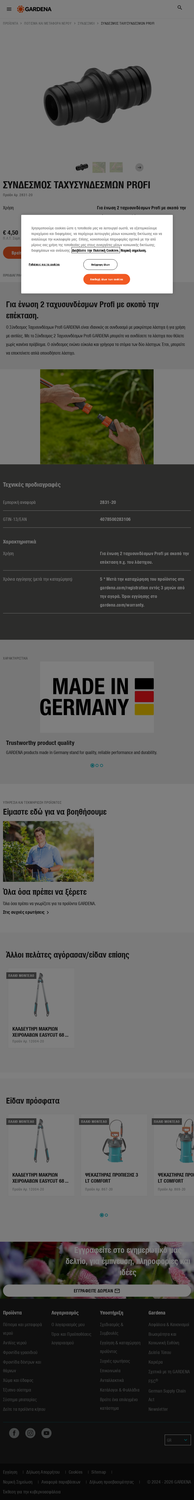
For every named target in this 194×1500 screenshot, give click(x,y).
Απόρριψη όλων (100, 264)
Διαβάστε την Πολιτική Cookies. (95, 249)
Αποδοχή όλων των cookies (106, 279)
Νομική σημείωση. (134, 249)
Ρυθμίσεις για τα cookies (44, 264)
